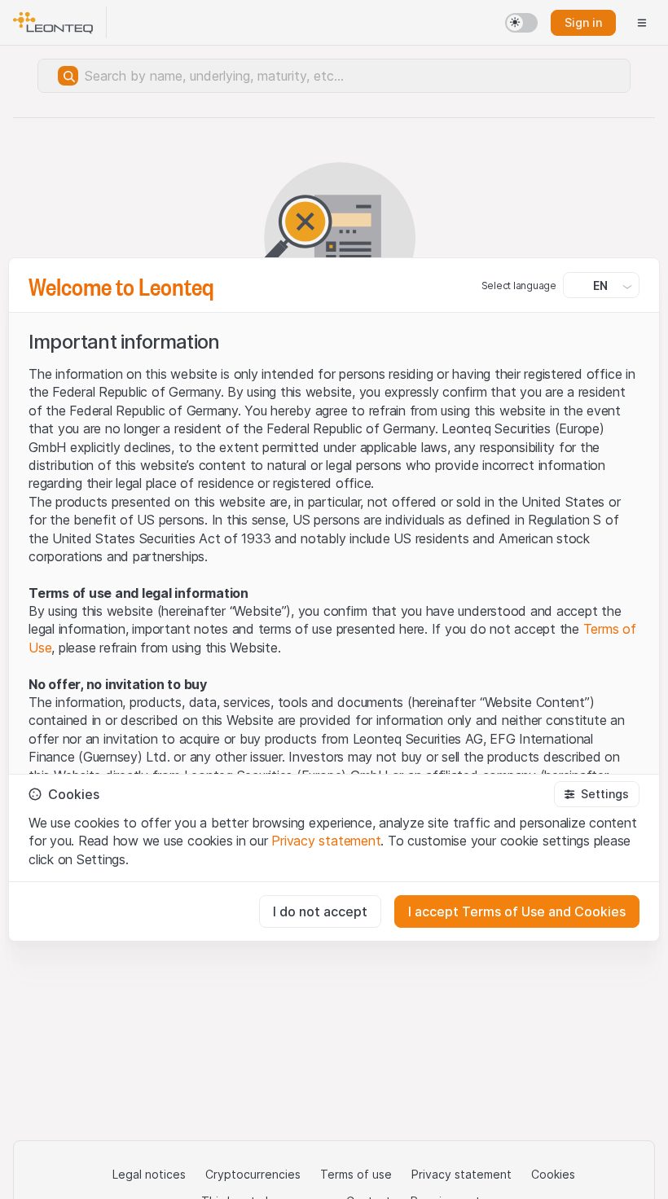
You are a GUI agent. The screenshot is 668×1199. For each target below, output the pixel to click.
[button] (596, 794)
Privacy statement (325, 840)
